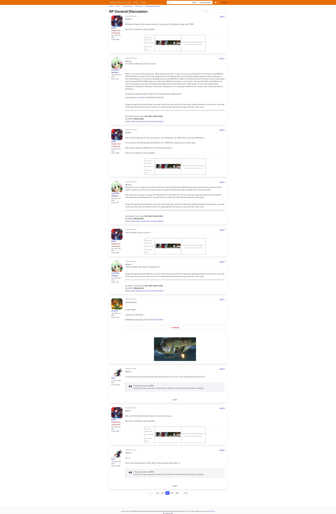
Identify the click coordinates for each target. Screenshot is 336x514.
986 (167, 493)
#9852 (222, 59)
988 (177, 493)
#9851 (222, 17)
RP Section (139, 6)
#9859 (222, 408)
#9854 (222, 182)
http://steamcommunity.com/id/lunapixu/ (147, 121)
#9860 (222, 450)
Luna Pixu (115, 70)
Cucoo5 (114, 311)
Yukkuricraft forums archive (120, 2)
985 (162, 493)
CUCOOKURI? (157, 320)
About (143, 2)
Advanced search (205, 2)
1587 (185, 493)
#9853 (222, 130)
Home (111, 6)
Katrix (113, 28)
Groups (136, 2)
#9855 (222, 230)
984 (157, 493)
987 (172, 493)
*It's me (176, 328)
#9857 (222, 300)
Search (194, 2)
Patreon (212, 511)
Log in (224, 2)
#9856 (222, 262)
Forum (118, 6)
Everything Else (127, 6)
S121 (113, 378)
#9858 (222, 369)
